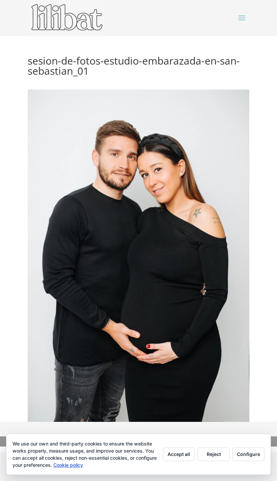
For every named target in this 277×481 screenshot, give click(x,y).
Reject (214, 454)
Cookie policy (68, 465)
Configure (248, 454)
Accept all (179, 454)
